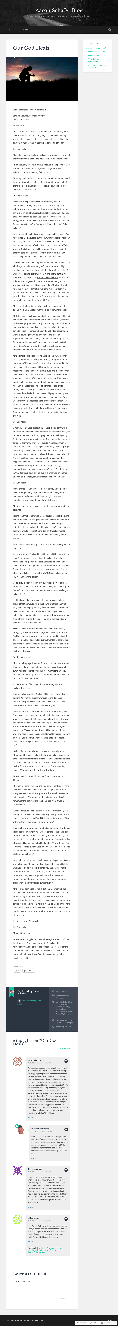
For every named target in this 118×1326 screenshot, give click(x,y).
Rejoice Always (94, 55)
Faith (58, 1004)
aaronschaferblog (40, 1128)
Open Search (110, 30)
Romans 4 (68, 1014)
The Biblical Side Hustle (97, 52)
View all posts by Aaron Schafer (29, 1002)
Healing (66, 1007)
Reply (66, 1061)
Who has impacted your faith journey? (97, 66)
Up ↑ (110, 1321)
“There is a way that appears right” (95, 60)
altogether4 (34, 1218)
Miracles (69, 1011)
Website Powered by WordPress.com (24, 1321)
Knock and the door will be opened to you (64, 1021)
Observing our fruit (63, 1027)
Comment (62, 1298)
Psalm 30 (59, 1014)
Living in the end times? (97, 48)
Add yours (64, 1048)
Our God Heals (31, 48)
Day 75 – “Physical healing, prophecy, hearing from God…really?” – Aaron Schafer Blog (45, 1250)
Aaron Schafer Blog (59, 10)
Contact (26, 29)
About (12, 29)
